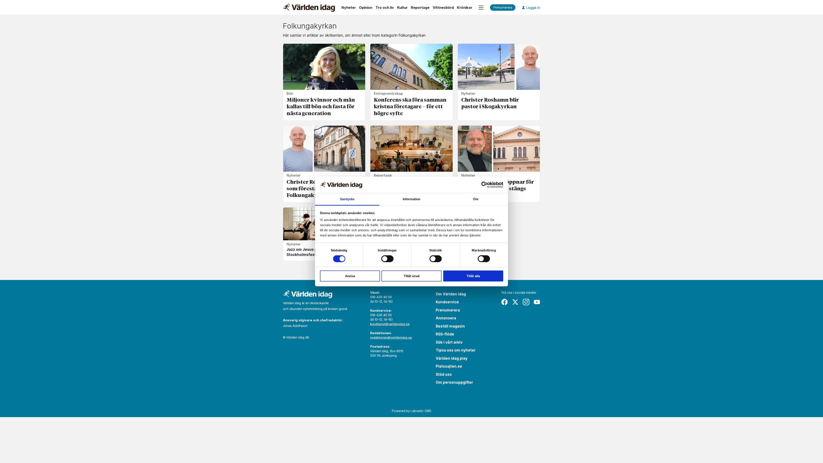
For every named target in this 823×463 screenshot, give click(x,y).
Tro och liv (384, 7)
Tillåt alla (473, 276)
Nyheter (348, 7)
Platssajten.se (449, 366)
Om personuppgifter (454, 382)
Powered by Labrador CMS (411, 411)
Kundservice (447, 302)
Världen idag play (451, 358)
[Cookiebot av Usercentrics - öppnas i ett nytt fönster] (484, 185)
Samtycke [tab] (347, 199)
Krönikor (464, 7)
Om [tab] (475, 199)
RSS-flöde (445, 334)
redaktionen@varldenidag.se (391, 337)
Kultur (402, 7)
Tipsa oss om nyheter (456, 350)
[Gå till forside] (309, 7)
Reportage (420, 7)
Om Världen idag (451, 294)
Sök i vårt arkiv (449, 342)
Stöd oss (444, 374)
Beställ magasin (450, 326)
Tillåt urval (411, 276)
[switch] (387, 258)
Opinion (365, 7)
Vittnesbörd (443, 7)
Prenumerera (448, 310)
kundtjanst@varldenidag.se (390, 324)
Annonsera (446, 318)
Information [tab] (411, 199)
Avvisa (350, 276)
